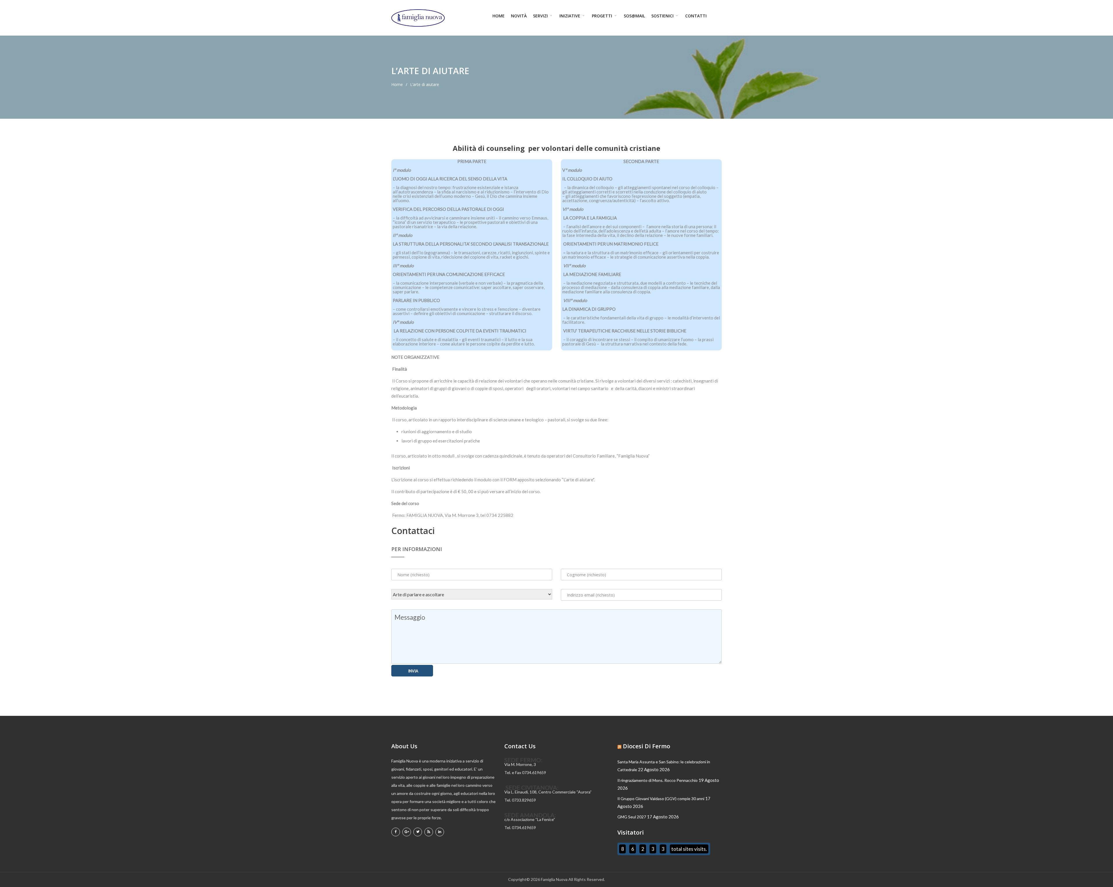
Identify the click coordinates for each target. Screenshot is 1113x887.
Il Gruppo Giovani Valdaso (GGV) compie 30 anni (660, 798)
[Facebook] (395, 832)
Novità (519, 16)
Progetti (602, 16)
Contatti (696, 16)
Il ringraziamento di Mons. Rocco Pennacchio (657, 780)
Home (498, 16)
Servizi (541, 16)
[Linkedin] (439, 832)
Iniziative (570, 16)
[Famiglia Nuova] (418, 18)
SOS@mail (634, 16)
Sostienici (663, 16)
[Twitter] (417, 832)
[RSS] (428, 832)
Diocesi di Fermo (646, 746)
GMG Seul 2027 (631, 816)
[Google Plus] (406, 832)
